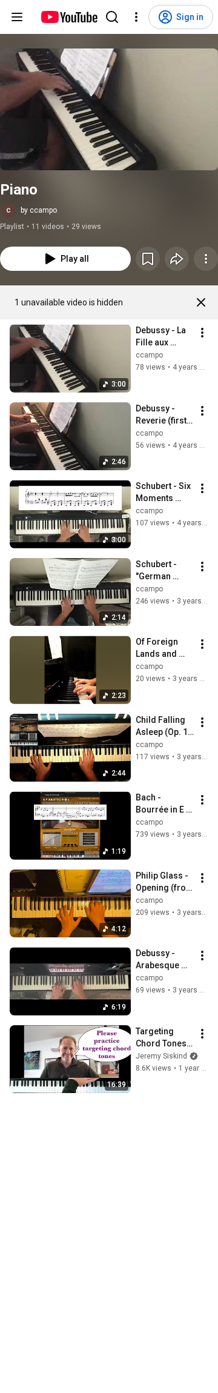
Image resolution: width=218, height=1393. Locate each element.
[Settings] (136, 17)
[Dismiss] (201, 302)
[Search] (112, 17)
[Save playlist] (148, 259)
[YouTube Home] (68, 17)
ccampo (149, 355)
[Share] (177, 259)
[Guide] (17, 17)
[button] (109, 109)
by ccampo (39, 210)
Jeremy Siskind (161, 1056)
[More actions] (206, 259)
